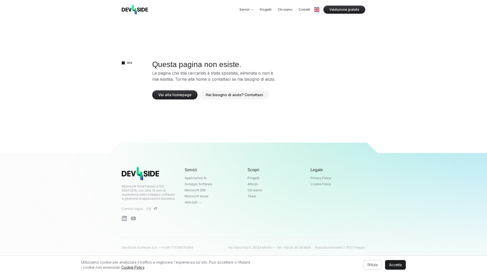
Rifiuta (373, 265)
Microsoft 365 (195, 190)
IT (155, 209)
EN (149, 209)
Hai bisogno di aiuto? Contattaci (234, 95)
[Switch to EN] (316, 9)
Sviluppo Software (198, 184)
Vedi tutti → (193, 202)
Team (252, 196)
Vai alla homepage (175, 95)
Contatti (304, 9)
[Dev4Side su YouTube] (133, 218)
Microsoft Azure (196, 196)
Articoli (253, 184)
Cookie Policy (320, 184)
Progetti (266, 9)
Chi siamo (285, 9)
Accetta (395, 265)
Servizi (244, 9)
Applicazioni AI (195, 178)
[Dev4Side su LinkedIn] (124, 218)
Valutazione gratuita (344, 9)
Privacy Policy (320, 178)
